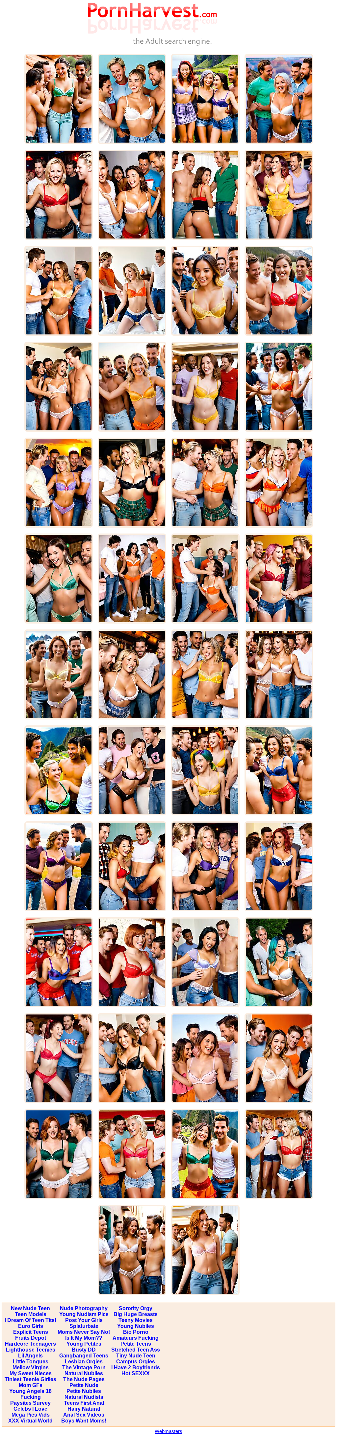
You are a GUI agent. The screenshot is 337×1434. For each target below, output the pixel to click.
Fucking (30, 1397)
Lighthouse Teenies (30, 1350)
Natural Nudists (84, 1397)
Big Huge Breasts (136, 1314)
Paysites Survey (30, 1403)
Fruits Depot (30, 1338)
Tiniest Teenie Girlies (30, 1379)
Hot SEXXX (135, 1373)
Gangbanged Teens (83, 1355)
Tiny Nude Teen (135, 1355)
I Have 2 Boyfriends (135, 1367)
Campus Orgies (135, 1361)
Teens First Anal (84, 1403)
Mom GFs (30, 1385)
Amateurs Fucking (136, 1338)
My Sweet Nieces (31, 1373)
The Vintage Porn (84, 1367)
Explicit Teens (30, 1332)
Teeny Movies (135, 1320)
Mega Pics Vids (31, 1415)
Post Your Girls (84, 1320)
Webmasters (168, 1431)
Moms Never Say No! (84, 1332)
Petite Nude (83, 1385)
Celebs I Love (30, 1409)
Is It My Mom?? (83, 1338)
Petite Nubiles (83, 1391)
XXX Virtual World (30, 1420)
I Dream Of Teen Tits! (30, 1320)
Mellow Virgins (31, 1367)
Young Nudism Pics (84, 1314)
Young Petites (83, 1344)
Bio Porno (135, 1332)
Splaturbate (83, 1326)
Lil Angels (30, 1355)
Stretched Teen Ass (135, 1350)
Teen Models (30, 1314)
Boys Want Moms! (83, 1420)
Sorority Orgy (135, 1308)
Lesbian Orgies (84, 1361)
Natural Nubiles (84, 1373)
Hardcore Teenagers (30, 1344)
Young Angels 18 (30, 1391)
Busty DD (84, 1350)
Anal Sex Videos (83, 1415)
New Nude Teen (30, 1308)
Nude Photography (84, 1308)
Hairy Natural (83, 1409)
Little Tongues (30, 1361)
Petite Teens (135, 1344)
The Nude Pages (84, 1379)
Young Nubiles (135, 1326)
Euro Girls (30, 1326)
